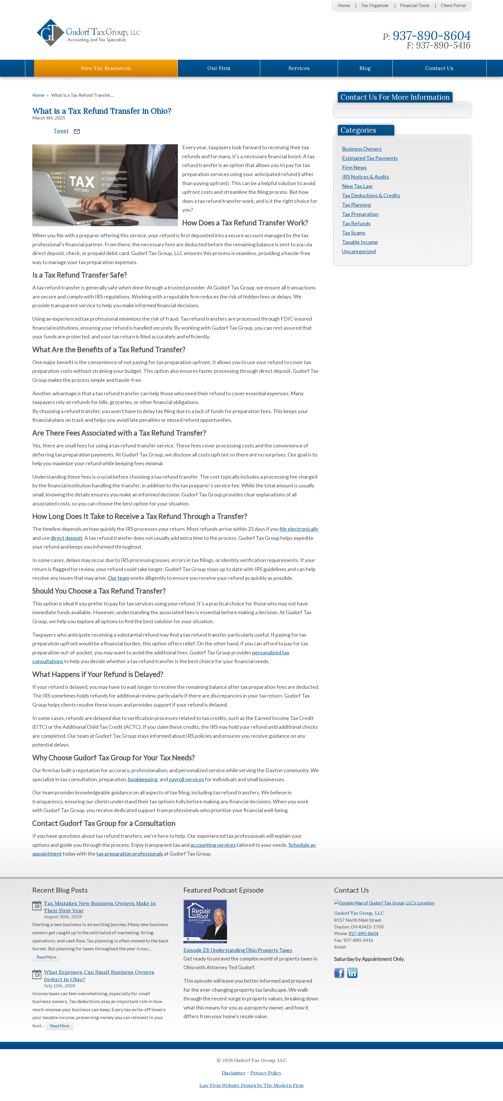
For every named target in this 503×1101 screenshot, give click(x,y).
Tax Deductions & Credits (371, 195)
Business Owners (362, 148)
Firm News (354, 167)
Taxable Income (360, 242)
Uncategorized (359, 251)
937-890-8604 (432, 35)
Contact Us (439, 68)
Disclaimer (234, 1073)
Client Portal (453, 5)
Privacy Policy (265, 1073)
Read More (46, 957)
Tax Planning (356, 204)
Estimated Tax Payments (370, 158)
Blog (365, 68)
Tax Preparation (360, 214)
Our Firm (219, 68)
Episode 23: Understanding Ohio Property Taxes (237, 950)
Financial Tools (414, 5)
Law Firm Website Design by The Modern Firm (251, 1085)
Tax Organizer (375, 5)
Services (299, 68)
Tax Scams (353, 232)
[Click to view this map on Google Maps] (385, 902)
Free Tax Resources (106, 68)
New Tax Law (357, 186)
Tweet (61, 130)
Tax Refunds (356, 223)
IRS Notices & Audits (365, 176)
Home (344, 5)
